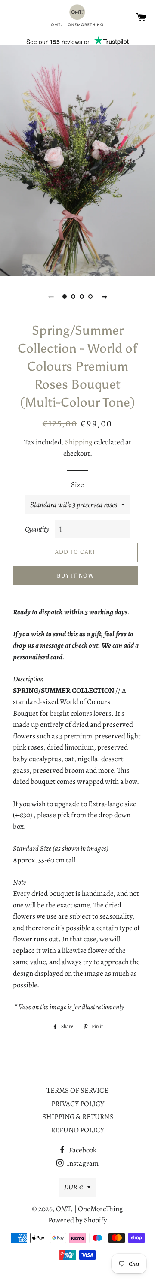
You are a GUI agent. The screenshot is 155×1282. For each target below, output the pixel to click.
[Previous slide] (50, 296)
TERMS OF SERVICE (77, 1090)
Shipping (79, 442)
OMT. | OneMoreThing (89, 1209)
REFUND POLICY (77, 1130)
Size (77, 485)
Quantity (37, 529)
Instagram (82, 1163)
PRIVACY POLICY (77, 1104)
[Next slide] (104, 296)
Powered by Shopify (77, 1220)
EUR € (73, 1187)
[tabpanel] (77, 160)
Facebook (82, 1150)
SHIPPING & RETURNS (77, 1117)
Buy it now (75, 575)
